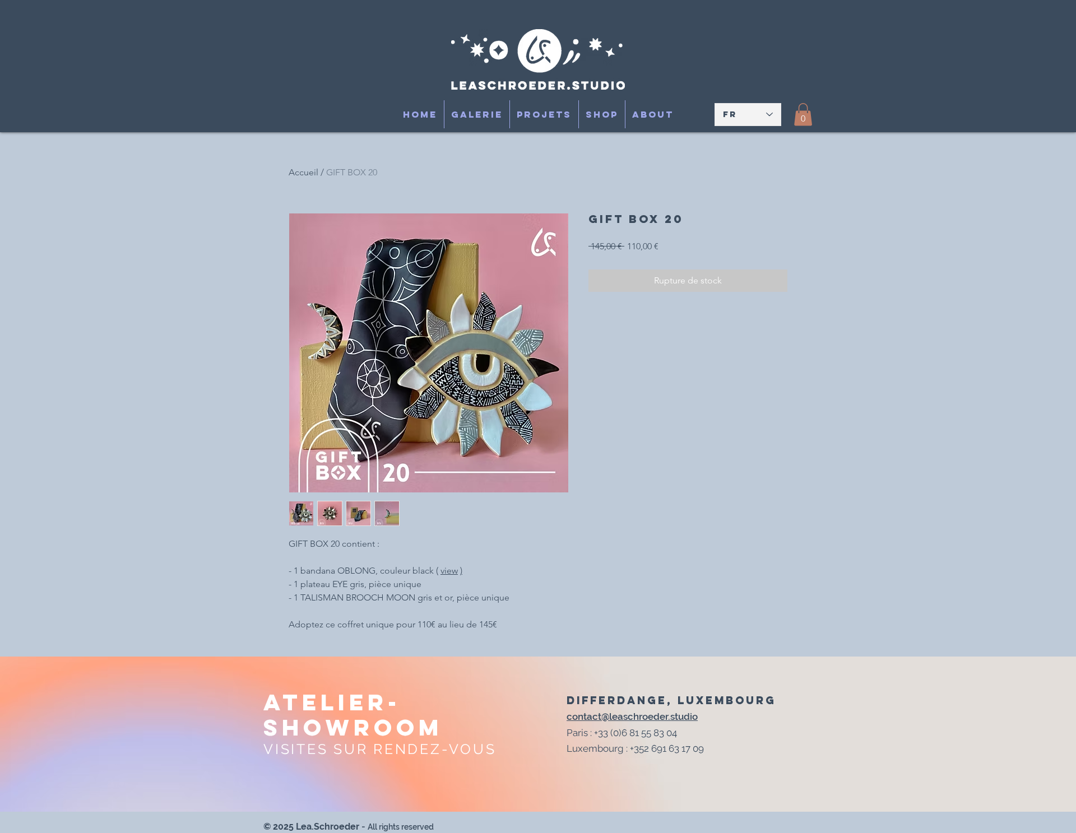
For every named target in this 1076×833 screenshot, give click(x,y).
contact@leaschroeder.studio (632, 716)
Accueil (303, 172)
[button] (803, 114)
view (449, 570)
